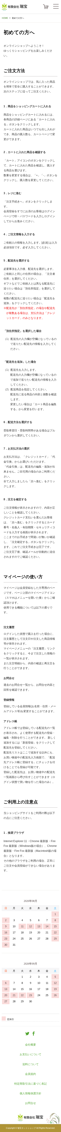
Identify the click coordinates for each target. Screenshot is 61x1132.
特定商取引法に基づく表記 (30, 1083)
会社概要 (30, 1044)
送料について (30, 1064)
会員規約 (30, 1074)
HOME (5, 18)
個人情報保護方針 (30, 1093)
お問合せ (30, 1103)
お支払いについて (30, 1054)
